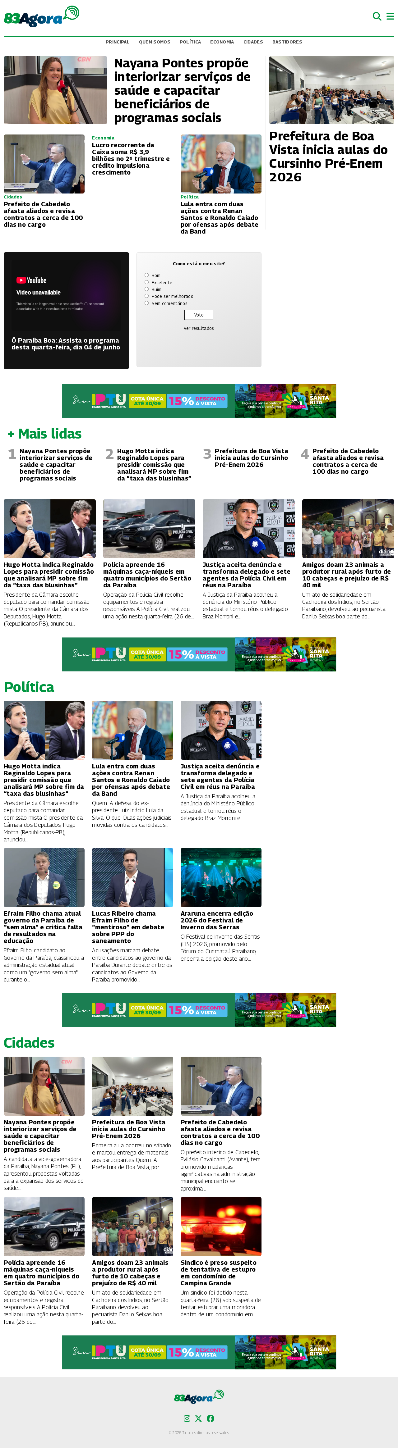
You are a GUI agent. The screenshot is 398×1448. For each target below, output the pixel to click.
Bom (156, 275)
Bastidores (287, 41)
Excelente (162, 282)
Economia (222, 41)
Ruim (157, 289)
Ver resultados (199, 328)
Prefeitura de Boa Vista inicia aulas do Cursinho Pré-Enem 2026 (251, 457)
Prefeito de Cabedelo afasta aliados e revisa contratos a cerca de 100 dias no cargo (348, 461)
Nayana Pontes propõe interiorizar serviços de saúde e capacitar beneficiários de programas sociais (56, 464)
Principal (118, 41)
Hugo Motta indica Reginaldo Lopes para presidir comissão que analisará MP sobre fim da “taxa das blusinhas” (154, 464)
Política (190, 41)
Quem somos (154, 41)
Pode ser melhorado (172, 296)
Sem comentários (170, 303)
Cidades (253, 41)
